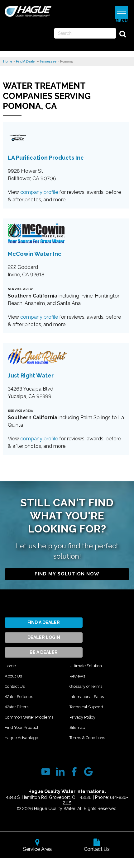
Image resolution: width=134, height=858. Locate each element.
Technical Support (86, 707)
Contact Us (15, 686)
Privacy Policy (82, 717)
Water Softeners (19, 696)
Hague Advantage (21, 737)
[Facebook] (74, 771)
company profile (39, 192)
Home (10, 665)
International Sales (86, 696)
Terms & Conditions (87, 737)
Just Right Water (31, 375)
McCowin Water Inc (34, 254)
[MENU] (121, 12)
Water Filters (16, 707)
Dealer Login (43, 637)
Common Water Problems (29, 717)
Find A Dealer (43, 622)
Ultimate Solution (85, 665)
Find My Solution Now (67, 574)
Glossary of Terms (85, 686)
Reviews (77, 676)
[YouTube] (45, 771)
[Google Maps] (88, 771)
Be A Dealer (44, 652)
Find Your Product (21, 727)
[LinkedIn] (60, 771)
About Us (13, 676)
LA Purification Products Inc (46, 157)
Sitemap (77, 727)
